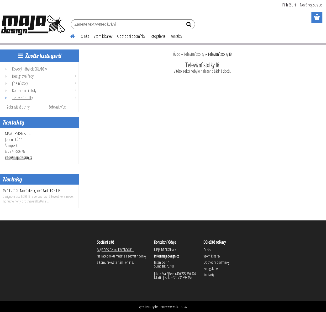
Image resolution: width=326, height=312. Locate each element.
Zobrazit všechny (18, 107)
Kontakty (176, 36)
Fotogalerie (158, 36)
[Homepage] (69, 35)
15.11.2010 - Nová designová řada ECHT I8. (32, 190)
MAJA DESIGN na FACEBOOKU (115, 249)
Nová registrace (311, 5)
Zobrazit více (57, 107)
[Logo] (33, 25)
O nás (85, 36)
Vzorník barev (103, 36)
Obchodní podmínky (131, 36)
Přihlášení (289, 5)
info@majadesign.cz (18, 157)
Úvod (176, 54)
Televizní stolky (194, 54)
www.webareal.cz (176, 306)
